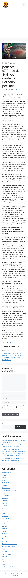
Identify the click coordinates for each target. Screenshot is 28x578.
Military (4, 528)
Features (4, 505)
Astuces (4, 477)
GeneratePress (14, 575)
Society (4, 559)
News (4, 536)
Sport (4, 561)
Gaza (3, 508)
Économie (5, 498)
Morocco (4, 533)
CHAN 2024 (5, 483)
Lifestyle (4, 526)
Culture (4, 493)
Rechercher (5, 424)
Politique (4, 541)
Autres (4, 480)
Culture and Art (6, 495)
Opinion (4, 539)
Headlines (7, 351)
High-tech (5, 516)
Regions (4, 549)
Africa (4, 475)
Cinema (4, 485)
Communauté (6, 488)
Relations (5, 551)
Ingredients (5, 518)
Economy (5, 500)
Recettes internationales (9, 544)
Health (4, 513)
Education (5, 503)
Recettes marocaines (8, 546)
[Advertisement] (14, 24)
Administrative (6, 472)
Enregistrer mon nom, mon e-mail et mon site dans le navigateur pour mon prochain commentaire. (14, 408)
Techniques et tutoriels (9, 567)
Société (4, 556)
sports (4, 564)
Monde (4, 531)
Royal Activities (6, 554)
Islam (3, 523)
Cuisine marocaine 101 (9, 490)
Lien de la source (7, 342)
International (6, 521)
